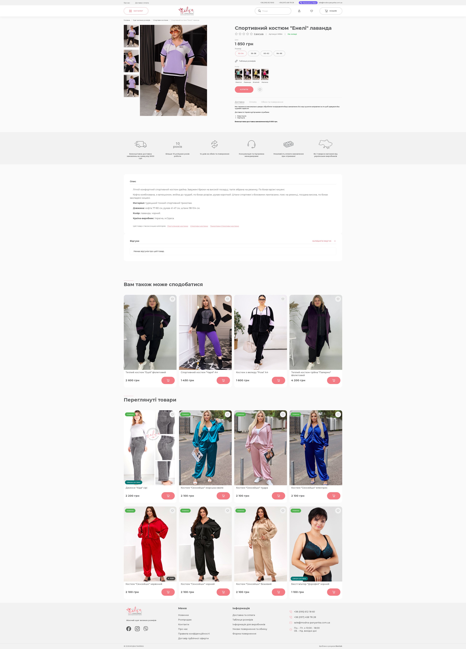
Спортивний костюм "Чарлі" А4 (199, 372)
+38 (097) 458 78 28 (286, 3)
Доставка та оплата (244, 615)
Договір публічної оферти (193, 638)
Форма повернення (244, 633)
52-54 (241, 53)
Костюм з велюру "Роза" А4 (252, 372)
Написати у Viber (309, 3)
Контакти (183, 624)
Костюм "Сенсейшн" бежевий (254, 584)
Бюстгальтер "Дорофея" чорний (310, 584)
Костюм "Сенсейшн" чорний (198, 584)
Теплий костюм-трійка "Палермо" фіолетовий (311, 373)
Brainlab (339, 646)
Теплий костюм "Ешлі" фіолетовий (146, 372)
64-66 (279, 53)
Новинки (183, 615)
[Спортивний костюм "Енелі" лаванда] (173, 115)
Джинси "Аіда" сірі (136, 487)
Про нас (127, 3)
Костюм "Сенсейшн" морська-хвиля (202, 487)
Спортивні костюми (199, 226)
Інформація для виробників (249, 624)
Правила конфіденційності (194, 633)
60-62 (266, 53)
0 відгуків (258, 34)
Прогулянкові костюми (177, 226)
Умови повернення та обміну (250, 629)
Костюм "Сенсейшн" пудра (252, 487)
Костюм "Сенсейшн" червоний (144, 584)
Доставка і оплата (142, 3)
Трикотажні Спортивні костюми (224, 226)
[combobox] (276, 10)
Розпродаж (185, 619)
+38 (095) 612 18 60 (267, 3)
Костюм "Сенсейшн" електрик (309, 487)
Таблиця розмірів (243, 619)
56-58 (253, 53)
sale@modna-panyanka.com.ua (330, 3)
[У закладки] (260, 89)
